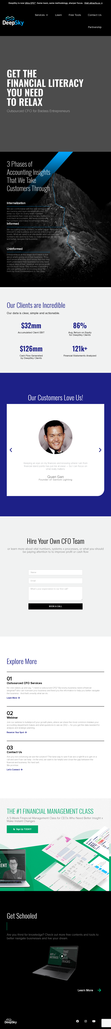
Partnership (95, 27)
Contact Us (95, 15)
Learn (58, 15)
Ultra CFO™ (30, 3)
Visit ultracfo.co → (93, 3)
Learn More (85, 990)
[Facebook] (77, 1021)
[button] (11, 450)
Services (40, 15)
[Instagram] (85, 1021)
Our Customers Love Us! (55, 397)
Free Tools (75, 15)
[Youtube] (94, 1021)
